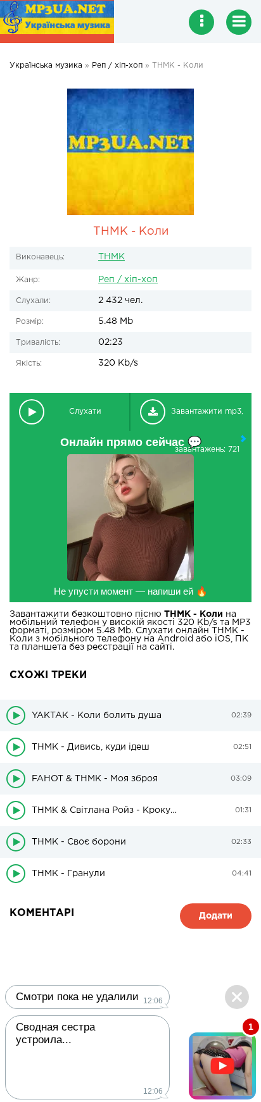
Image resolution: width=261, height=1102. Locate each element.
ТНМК (111, 257)
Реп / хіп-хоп (128, 279)
